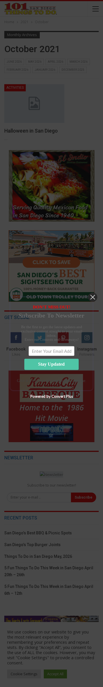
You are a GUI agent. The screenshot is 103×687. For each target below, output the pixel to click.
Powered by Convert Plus (51, 396)
